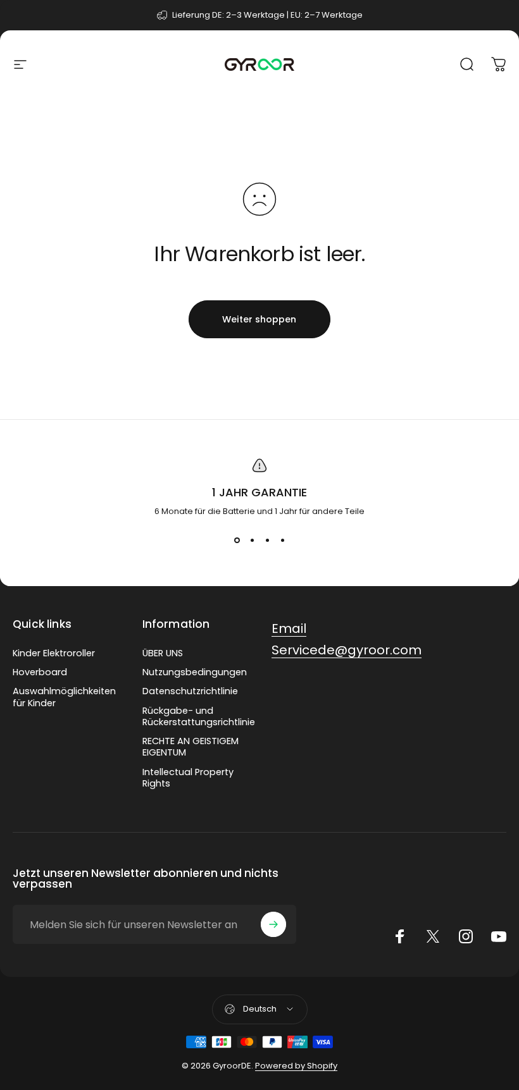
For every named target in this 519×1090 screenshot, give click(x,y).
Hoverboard (40, 672)
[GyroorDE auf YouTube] (498, 936)
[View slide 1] (236, 540)
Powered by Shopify (296, 1066)
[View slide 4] (282, 540)
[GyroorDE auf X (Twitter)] (433, 936)
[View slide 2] (252, 540)
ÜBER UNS (162, 653)
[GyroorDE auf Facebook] (400, 936)
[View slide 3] (267, 540)
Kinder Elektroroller (54, 653)
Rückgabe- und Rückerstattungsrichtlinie (198, 716)
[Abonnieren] (273, 924)
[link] (289, 629)
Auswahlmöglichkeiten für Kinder (64, 696)
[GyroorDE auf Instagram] (465, 936)
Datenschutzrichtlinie (190, 691)
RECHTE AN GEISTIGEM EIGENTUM (190, 746)
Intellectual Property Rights (188, 777)
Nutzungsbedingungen (194, 672)
